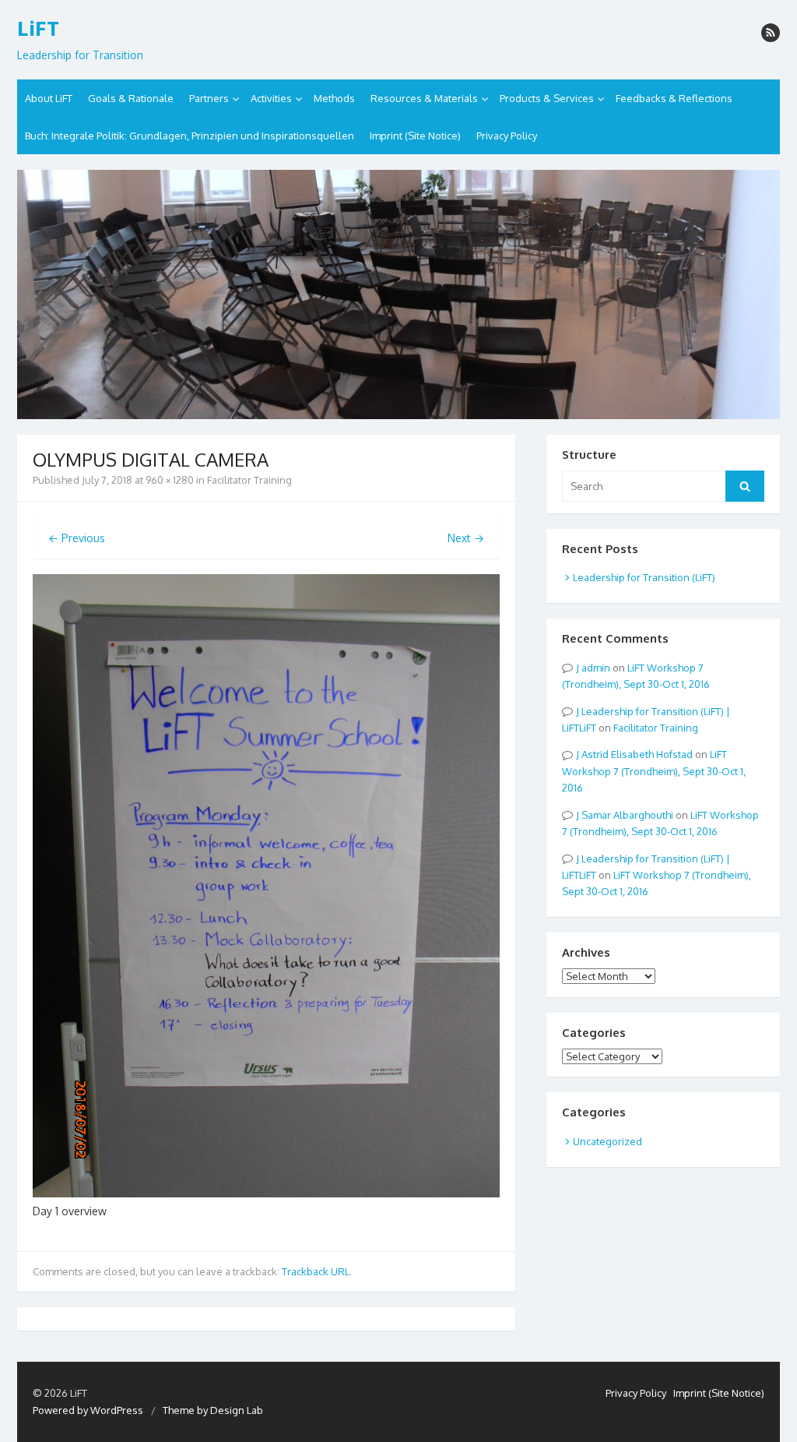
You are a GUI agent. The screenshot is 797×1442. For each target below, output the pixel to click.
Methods (334, 98)
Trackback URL (315, 1271)
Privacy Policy (506, 135)
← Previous (76, 538)
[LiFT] (398, 294)
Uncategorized (607, 1141)
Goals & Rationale (131, 98)
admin (595, 667)
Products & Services (547, 98)
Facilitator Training (249, 480)
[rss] (770, 32)
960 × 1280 (170, 480)
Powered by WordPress (88, 1410)
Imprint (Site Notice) (415, 135)
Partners (209, 98)
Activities (271, 98)
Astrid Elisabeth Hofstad (637, 754)
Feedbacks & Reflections (674, 98)
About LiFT (48, 98)
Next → (466, 538)
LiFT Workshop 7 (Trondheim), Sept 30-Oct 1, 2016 (654, 771)
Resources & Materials (424, 98)
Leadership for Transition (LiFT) (644, 577)
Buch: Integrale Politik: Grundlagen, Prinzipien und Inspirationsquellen (189, 135)
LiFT (38, 29)
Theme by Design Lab (213, 1410)
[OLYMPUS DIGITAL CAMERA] (266, 1193)
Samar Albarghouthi (627, 815)
